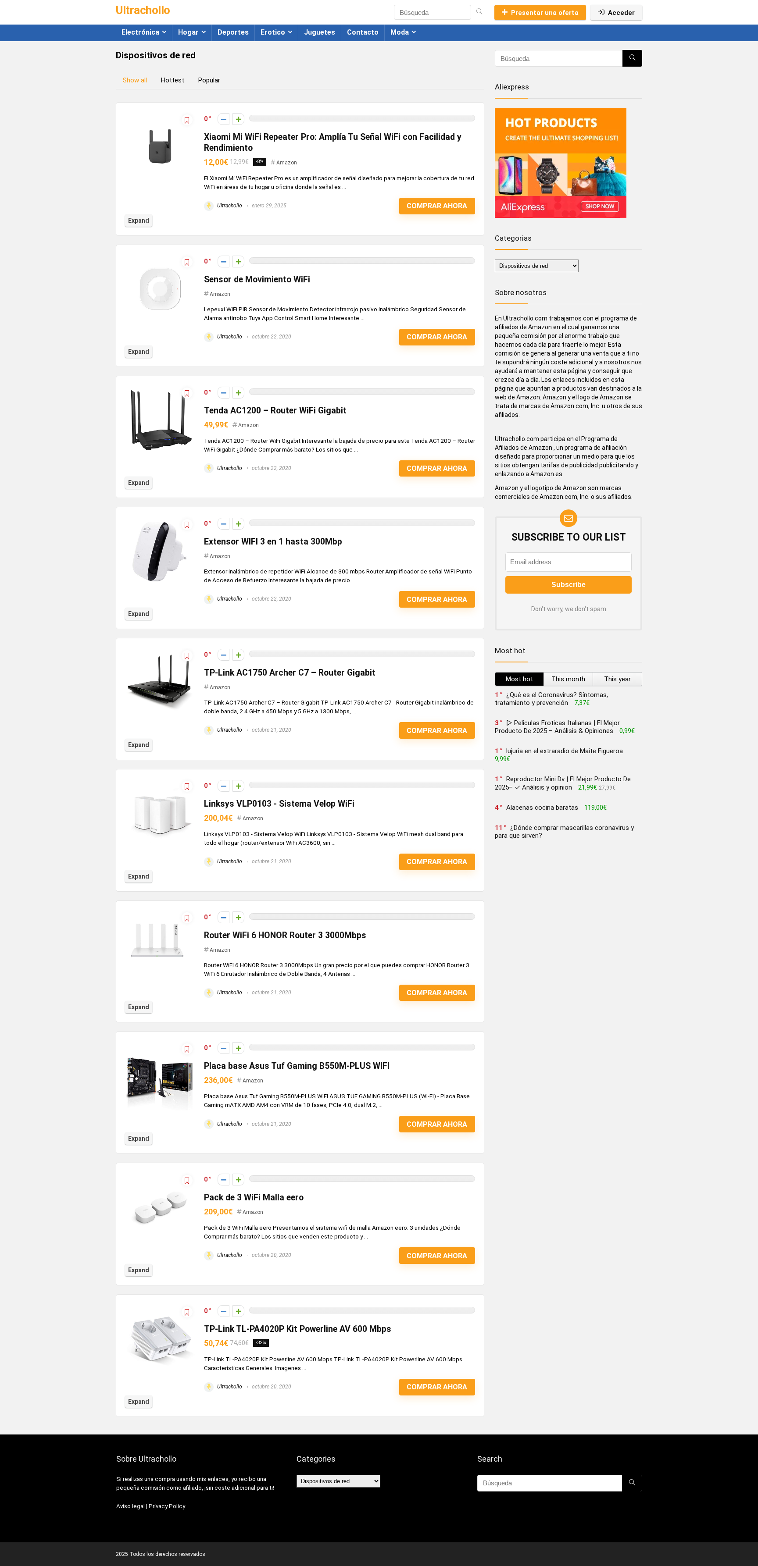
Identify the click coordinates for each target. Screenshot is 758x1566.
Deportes (233, 32)
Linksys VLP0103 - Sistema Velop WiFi (279, 804)
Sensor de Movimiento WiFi (257, 279)
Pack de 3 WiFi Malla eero (254, 1197)
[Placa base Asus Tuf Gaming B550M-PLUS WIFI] (160, 1044)
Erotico (273, 32)
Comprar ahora (437, 206)
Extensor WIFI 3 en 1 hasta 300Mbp (273, 542)
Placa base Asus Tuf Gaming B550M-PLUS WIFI (297, 1066)
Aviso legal (130, 1506)
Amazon (286, 163)
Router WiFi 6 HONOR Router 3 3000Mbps (285, 935)
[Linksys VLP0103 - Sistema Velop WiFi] (160, 782)
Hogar (188, 32)
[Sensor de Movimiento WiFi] (160, 258)
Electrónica (140, 32)
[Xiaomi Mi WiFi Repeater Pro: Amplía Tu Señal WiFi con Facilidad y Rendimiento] (160, 115)
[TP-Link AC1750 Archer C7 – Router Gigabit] (160, 651)
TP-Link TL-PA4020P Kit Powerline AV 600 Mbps (297, 1329)
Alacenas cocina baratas (542, 807)
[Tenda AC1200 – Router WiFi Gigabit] (160, 389)
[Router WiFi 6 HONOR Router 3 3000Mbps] (160, 914)
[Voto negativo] (223, 119)
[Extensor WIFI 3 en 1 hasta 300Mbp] (160, 520)
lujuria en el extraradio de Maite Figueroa (564, 751)
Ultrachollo (229, 206)
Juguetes (319, 32)
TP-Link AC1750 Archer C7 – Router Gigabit (289, 673)
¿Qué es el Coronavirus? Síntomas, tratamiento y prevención (551, 699)
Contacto (363, 32)
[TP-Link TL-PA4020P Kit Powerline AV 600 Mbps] (160, 1307)
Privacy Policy (167, 1506)
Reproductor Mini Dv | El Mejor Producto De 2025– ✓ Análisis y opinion (563, 783)
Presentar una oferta (545, 13)
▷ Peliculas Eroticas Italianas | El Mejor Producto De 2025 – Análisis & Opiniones (557, 727)
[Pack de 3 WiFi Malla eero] (160, 1176)
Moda (399, 32)
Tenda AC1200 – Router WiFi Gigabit (275, 411)
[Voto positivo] (238, 119)
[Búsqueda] (479, 12)
